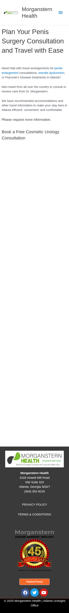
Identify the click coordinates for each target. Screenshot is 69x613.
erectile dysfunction (51, 73)
